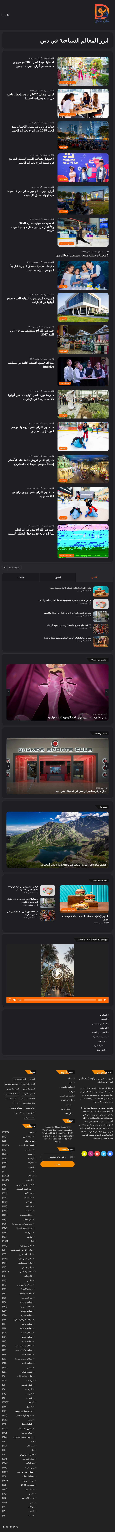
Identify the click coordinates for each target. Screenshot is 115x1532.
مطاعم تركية (27, 1324)
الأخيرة (94, 577)
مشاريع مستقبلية (100, 1037)
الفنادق (104, 1019)
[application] (57, 973)
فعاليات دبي (30, 1108)
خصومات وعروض (27, 1454)
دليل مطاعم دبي (29, 1103)
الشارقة (31, 1163)
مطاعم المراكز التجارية (22, 1319)
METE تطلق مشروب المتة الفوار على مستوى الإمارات (69, 625)
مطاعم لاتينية (27, 1341)
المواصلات (30, 1380)
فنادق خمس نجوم (25, 1258)
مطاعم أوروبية (26, 1311)
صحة (30, 1515)
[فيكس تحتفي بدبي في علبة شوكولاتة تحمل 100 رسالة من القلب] (101, 604)
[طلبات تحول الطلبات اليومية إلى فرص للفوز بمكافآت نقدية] (101, 641)
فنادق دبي (31, 1113)
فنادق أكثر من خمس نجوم (21, 1250)
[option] (57, 692)
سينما (30, 1419)
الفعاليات (103, 1015)
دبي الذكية (30, 1463)
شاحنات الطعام (26, 1293)
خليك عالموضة (28, 1459)
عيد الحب (28, 1206)
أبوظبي (32, 1079)
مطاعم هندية (27, 1354)
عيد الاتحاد (28, 1197)
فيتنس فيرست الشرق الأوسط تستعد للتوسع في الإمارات (78, 791)
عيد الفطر (28, 1210)
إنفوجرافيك (29, 1141)
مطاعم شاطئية (26, 1328)
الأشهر (58, 577)
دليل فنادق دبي (12, 1098)
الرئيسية (31, 1158)
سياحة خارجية (28, 1480)
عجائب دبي (29, 1489)
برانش (29, 1280)
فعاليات (16, 1103)
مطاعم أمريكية (26, 1306)
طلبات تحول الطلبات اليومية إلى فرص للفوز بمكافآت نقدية (67, 638)
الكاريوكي (28, 1276)
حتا (33, 1450)
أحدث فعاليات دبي (28, 1084)
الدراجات (28, 1389)
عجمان (31, 1494)
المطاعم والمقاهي (99, 1023)
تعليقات (21, 577)
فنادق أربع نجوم (26, 1245)
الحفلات (29, 1180)
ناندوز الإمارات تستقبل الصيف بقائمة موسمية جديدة (70, 588)
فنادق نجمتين (27, 1267)
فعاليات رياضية (26, 1215)
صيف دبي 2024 (27, 1485)
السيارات (28, 1393)
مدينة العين (27, 1136)
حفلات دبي (31, 1098)
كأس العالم (27, 1219)
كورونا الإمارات (28, 1498)
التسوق (29, 1406)
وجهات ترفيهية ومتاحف (22, 1437)
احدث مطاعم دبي (29, 1089)
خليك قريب (98, 1045)
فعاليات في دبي (16, 1108)
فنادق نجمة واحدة (25, 1263)
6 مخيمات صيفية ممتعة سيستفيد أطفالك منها (82, 255)
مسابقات (28, 1149)
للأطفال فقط (27, 1424)
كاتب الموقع (47, 58)
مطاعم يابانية (27, 1363)
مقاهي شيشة (26, 1372)
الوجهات (103, 1028)
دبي (22, 1098)
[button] (57, 973)
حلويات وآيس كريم (24, 1284)
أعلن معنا (101, 1050)
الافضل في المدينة (99, 1032)
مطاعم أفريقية (26, 1302)
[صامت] (14, 999)
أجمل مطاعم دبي (20, 1079)
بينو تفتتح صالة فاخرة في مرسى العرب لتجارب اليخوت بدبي (76, 717)
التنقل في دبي (26, 1385)
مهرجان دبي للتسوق (24, 1228)
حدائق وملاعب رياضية (23, 1411)
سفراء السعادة (28, 1476)
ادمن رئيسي (47, 327)
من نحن (101, 1041)
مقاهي (29, 1367)
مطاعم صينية (27, 1337)
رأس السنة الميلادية (24, 1189)
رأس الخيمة (29, 1467)
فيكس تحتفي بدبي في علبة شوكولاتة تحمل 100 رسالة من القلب (65, 600)
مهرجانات (28, 1232)
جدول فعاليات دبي (12, 1094)
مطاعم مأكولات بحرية (23, 1345)
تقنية (32, 1441)
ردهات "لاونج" (26, 1289)
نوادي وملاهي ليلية (24, 1376)
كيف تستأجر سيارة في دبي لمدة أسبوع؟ (86, 864)
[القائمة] (3, 16)
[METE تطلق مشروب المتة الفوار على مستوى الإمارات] (101, 629)
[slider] (60, 1000)
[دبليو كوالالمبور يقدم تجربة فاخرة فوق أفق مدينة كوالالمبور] (101, 616)
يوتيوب (29, 1154)
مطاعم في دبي (29, 1117)
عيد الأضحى (27, 1193)
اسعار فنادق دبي (13, 1089)
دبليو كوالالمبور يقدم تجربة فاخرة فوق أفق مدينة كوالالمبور (67, 613)
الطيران (29, 1398)
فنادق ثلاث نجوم (25, 1254)
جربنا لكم (30, 1446)
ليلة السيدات (27, 1298)
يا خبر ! (31, 1511)
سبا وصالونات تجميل (24, 1415)
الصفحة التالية (14, 567)
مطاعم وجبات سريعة (23, 1359)
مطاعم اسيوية (26, 1315)
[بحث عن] (8, 16)
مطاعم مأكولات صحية (23, 1350)
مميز (32, 1502)
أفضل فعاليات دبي (11, 1084)
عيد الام (29, 1202)
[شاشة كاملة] (10, 999)
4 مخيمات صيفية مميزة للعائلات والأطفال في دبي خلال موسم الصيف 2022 (32, 227)
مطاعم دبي (20, 1113)
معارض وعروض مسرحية (22, 1224)
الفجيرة (31, 1167)
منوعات (31, 1507)
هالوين (29, 1237)
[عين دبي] (101, 15)
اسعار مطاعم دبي (28, 1094)
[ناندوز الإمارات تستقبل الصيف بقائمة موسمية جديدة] (101, 591)
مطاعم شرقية (26, 1332)
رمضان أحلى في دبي (25, 1472)
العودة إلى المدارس (24, 1184)
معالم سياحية (27, 1433)
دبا (31, 1171)
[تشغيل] (105, 999)
